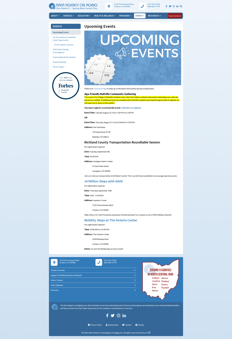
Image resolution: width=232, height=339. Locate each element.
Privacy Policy (96, 325)
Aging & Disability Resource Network (66, 275)
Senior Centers (57, 280)
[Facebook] (166, 6)
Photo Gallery (58, 67)
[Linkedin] (177, 6)
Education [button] (83, 15)
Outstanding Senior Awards (64, 57)
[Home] (73, 6)
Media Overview (58, 270)
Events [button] (139, 15)
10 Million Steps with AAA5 (103, 181)
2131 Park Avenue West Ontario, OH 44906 (124, 5)
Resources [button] (154, 15)
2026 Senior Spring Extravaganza (60, 50)
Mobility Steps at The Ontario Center (110, 220)
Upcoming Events (61, 32)
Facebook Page (99, 88)
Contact (128, 325)
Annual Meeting (59, 62)
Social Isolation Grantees (63, 45)
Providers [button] (124, 15)
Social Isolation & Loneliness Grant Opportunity (64, 38)
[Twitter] (170, 6)
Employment (113, 325)
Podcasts (55, 290)
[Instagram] (173, 6)
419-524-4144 (154, 4)
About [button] (54, 15)
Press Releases (57, 285)
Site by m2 (143, 332)
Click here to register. (131, 108)
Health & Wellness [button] (104, 15)
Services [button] (67, 15)
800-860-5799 (154, 6)
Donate (141, 325)
